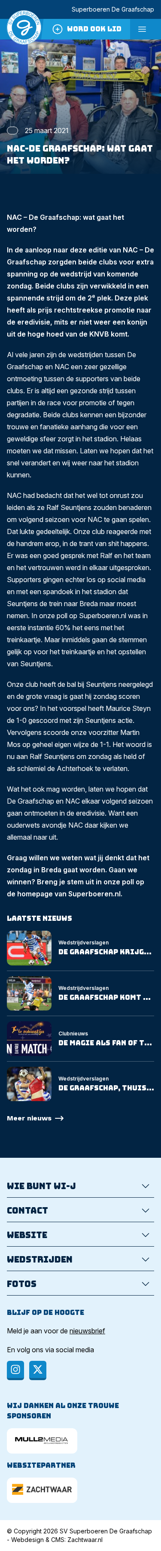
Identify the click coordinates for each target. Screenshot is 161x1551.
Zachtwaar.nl (85, 1539)
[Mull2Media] (42, 1441)
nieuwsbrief (87, 1330)
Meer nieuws (29, 1118)
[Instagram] (15, 1370)
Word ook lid (94, 28)
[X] (37, 1370)
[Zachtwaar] (42, 1490)
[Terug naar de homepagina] (24, 29)
